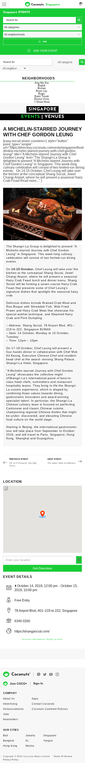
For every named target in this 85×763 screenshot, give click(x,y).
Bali (5, 735)
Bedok (41, 85)
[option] (42, 214)
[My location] (79, 560)
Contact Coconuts (43, 703)
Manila (30, 745)
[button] (42, 514)
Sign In (38, 683)
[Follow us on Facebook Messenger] (39, 674)
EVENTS (30, 117)
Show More (43, 101)
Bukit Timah (41, 96)
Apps (35, 698)
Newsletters (10, 719)
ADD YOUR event (45, 50)
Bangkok (8, 740)
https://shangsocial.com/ (32, 631)
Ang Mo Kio (42, 82)
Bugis (41, 93)
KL (27, 740)
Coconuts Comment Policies (50, 709)
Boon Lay (41, 90)
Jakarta (30, 735)
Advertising (10, 703)
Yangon (48, 740)
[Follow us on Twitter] (45, 674)
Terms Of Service (63, 756)
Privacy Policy (10, 759)
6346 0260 (22, 621)
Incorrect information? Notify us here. (42, 639)
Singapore (50, 735)
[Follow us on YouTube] (51, 674)
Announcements (13, 709)
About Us (9, 698)
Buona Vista (41, 99)
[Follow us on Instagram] (57, 674)
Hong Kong (10, 745)
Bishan (42, 88)
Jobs (6, 714)
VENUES (54, 117)
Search (79, 20)
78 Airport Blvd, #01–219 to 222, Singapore (45, 610)
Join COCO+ (18, 683)
